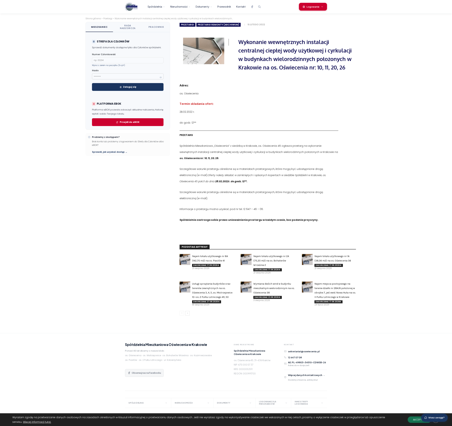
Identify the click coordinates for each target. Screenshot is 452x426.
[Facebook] (252, 7)
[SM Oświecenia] (134, 6)
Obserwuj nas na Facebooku (146, 373)
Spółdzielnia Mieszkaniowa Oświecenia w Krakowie (166, 344)
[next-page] (187, 313)
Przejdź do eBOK (129, 122)
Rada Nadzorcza (128, 27)
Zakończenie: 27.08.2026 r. (206, 301)
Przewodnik (224, 6)
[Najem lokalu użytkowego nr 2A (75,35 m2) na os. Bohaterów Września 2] (246, 259)
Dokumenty (202, 6)
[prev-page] (182, 313)
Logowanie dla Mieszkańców (267, 403)
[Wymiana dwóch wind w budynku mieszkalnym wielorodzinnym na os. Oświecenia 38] (246, 287)
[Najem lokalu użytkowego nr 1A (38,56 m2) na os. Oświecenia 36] (307, 259)
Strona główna (93, 18)
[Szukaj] (259, 7)
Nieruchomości (179, 6)
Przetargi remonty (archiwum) (218, 24)
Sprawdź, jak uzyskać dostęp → (109, 151)
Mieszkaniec (99, 26)
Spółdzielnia (155, 6)
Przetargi (107, 18)
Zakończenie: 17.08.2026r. (328, 301)
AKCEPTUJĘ (419, 419)
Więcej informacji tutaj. (37, 422)
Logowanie (313, 6)
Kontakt (241, 6)
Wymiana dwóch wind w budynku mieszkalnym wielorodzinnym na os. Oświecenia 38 (274, 288)
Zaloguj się (129, 86)
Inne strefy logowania (301, 403)
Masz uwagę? (437, 417)
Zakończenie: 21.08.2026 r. (267, 297)
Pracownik (156, 26)
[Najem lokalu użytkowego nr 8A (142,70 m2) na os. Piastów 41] (185, 259)
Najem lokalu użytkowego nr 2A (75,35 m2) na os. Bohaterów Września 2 (271, 261)
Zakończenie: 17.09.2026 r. (206, 265)
